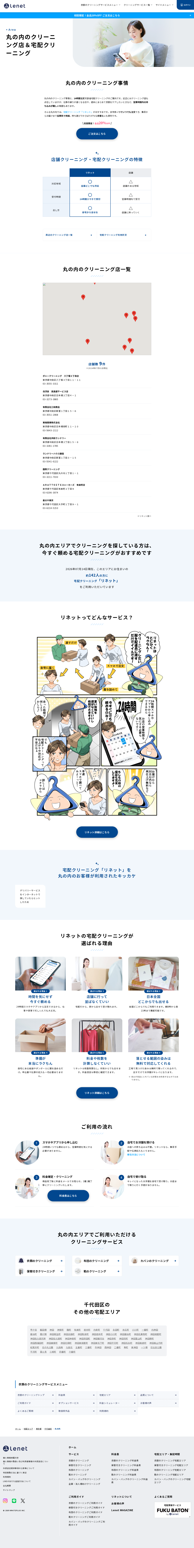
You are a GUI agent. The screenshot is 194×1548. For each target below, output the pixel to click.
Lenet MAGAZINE (122, 1510)
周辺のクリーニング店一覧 (59, 234)
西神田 (108, 1347)
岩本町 (87, 1329)
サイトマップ (9, 1490)
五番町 (78, 1347)
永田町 (116, 1329)
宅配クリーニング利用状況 (113, 234)
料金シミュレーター (109, 1403)
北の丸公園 (47, 1347)
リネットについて (121, 1496)
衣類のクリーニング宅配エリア (170, 1460)
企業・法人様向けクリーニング (84, 1483)
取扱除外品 (64, 1410)
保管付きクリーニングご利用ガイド (87, 1507)
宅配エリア (105, 1394)
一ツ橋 (144, 1347)
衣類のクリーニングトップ (31, 1394)
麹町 (69, 1329)
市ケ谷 (33, 1329)
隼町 (126, 1347)
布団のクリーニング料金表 (125, 1469)
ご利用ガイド (24, 1403)
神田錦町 (149, 1338)
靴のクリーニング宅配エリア (169, 1474)
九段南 (59, 1347)
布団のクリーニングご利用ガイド (86, 1512)
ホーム (18, 1428)
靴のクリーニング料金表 (123, 1474)
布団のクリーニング (96, 1261)
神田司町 (123, 1338)
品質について (147, 1394)
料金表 (62, 1394)
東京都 (39, 1428)
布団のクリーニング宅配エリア (170, 1469)
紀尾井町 (34, 1347)
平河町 (33, 1351)
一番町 (145, 1329)
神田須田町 (84, 1338)
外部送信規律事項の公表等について (18, 1468)
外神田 (98, 1347)
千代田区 (48, 1428)
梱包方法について (136, 1154)
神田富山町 (136, 1338)
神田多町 (111, 1338)
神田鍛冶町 (125, 1334)
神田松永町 (126, 1342)
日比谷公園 (156, 1347)
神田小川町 (111, 1334)
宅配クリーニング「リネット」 (78, 111)
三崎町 (53, 1351)
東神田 (134, 1347)
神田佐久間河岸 (38, 1338)
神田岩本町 (97, 1334)
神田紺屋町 (155, 1334)
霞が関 (43, 1334)
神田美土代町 (156, 1342)
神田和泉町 (83, 1334)
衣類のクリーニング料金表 (125, 1460)
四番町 (62, 1351)
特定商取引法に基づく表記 (15, 1472)
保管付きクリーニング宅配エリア (171, 1465)
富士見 (43, 1351)
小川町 (135, 1329)
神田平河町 (112, 1342)
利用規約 (103, 1410)
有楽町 (77, 1329)
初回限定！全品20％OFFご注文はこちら (97, 15)
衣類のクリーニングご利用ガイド (86, 1502)
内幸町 (97, 1329)
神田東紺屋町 (81, 1342)
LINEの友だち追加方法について (17, 1481)
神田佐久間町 (55, 1338)
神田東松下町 (97, 1342)
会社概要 (7, 1485)
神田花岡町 (66, 1342)
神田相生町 (55, 1334)
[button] (130, 341)
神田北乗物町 (140, 1334)
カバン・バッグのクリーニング (84, 1479)
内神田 (154, 1329)
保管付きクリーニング (41, 1271)
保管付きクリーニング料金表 (126, 1465)
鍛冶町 (33, 1334)
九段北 (69, 1347)
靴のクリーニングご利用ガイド (84, 1516)
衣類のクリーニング (39, 1261)
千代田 (106, 1329)
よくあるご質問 (25, 1410)
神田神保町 (70, 1338)
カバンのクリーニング (154, 1261)
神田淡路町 (69, 1334)
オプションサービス (69, 1403)
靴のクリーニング (95, 1271)
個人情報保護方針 (11, 1458)
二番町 (117, 1347)
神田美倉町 (140, 1342)
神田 (52, 1329)
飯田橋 (43, 1329)
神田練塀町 (52, 1342)
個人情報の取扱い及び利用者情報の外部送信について (25, 1462)
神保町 (60, 1329)
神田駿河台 (98, 1338)
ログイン (187, 5)
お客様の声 (146, 1403)
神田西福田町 (36, 1342)
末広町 (125, 1329)
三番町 (88, 1347)
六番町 (72, 1351)
